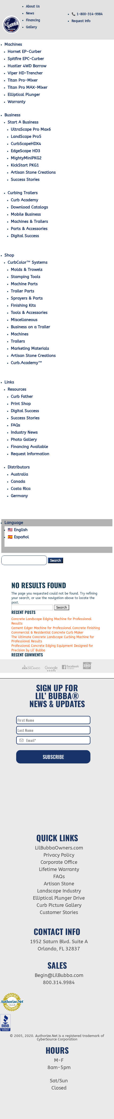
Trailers (18, 341)
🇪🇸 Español (18, 537)
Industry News (24, 432)
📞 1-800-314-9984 (87, 14)
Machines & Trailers (29, 221)
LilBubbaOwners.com (59, 848)
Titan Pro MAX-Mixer (27, 87)
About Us (33, 6)
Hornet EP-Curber (24, 51)
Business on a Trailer (30, 326)
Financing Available (29, 446)
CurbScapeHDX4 (26, 143)
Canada (18, 481)
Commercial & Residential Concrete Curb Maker (47, 632)
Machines (13, 44)
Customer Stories (59, 912)
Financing (33, 20)
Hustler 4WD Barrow (27, 65)
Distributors (19, 467)
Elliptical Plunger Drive (59, 898)
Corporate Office (59, 862)
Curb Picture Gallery (59, 905)
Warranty (16, 101)
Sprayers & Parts (27, 298)
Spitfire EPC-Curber (26, 58)
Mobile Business (26, 214)
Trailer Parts (22, 291)
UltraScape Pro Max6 (31, 129)
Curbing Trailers (23, 192)
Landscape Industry (59, 891)
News (30, 13)
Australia (19, 474)
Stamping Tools (25, 276)
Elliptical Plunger (24, 94)
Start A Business (23, 122)
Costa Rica (20, 488)
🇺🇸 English (18, 529)
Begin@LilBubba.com (59, 975)
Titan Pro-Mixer (23, 80)
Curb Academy (24, 200)
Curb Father (22, 396)
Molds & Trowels (26, 269)
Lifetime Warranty (59, 869)
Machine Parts (24, 283)
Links (9, 382)
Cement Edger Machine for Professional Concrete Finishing (55, 628)
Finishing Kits (23, 305)
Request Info (81, 21)
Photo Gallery (24, 439)
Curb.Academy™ (26, 362)
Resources (17, 389)
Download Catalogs (29, 207)
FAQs (15, 425)
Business (12, 115)
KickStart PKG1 (25, 165)
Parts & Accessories (29, 228)
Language (14, 522)
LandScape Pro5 (26, 136)
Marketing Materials (30, 348)
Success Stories (25, 179)
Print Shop (21, 403)
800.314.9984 (59, 982)
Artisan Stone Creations (33, 172)
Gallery (31, 27)
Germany (19, 495)
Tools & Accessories (29, 312)
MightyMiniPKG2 (26, 158)
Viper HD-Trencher (25, 73)
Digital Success (25, 235)
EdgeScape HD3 (25, 150)
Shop (9, 255)
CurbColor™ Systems (27, 262)
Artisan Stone (59, 884)
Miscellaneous (24, 319)
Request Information (30, 453)
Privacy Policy (58, 855)
